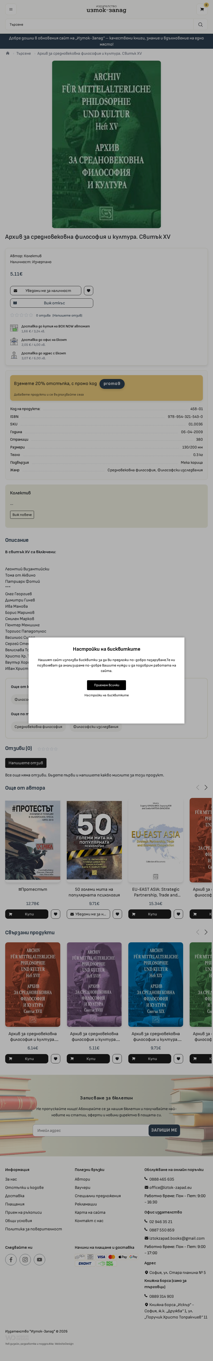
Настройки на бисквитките (106, 695)
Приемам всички (106, 685)
